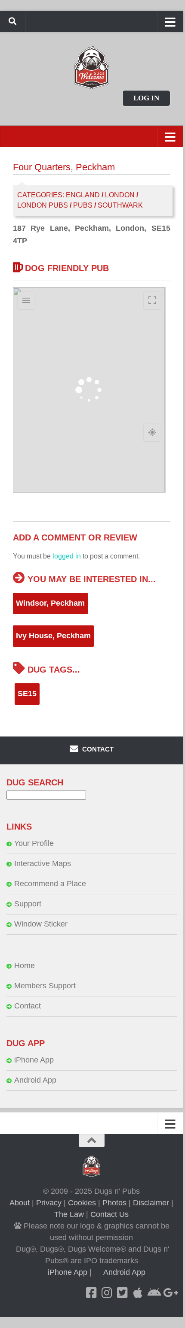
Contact (27, 1006)
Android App (35, 1080)
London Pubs (42, 205)
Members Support (45, 985)
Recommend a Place (50, 883)
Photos (114, 1202)
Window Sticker (41, 924)
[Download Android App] (154, 1293)
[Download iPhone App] (138, 1293)
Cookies (82, 1202)
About (19, 1202)
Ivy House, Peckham (53, 635)
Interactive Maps (42, 863)
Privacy (49, 1202)
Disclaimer (151, 1202)
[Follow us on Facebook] (92, 1293)
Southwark (120, 205)
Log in (146, 98)
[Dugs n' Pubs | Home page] (91, 67)
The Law (69, 1214)
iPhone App (34, 1060)
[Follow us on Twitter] (123, 1293)
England (83, 195)
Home (24, 965)
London (120, 195)
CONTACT (97, 749)
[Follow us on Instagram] (107, 1293)
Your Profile (34, 843)
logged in (66, 556)
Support (27, 903)
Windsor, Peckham (50, 603)
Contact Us (109, 1214)
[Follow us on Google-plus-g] (169, 1293)
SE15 (27, 693)
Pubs (82, 205)
